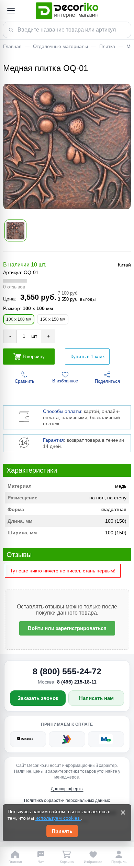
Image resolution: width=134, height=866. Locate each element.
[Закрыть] (123, 812)
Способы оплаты (62, 411)
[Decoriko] (67, 10)
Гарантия (53, 440)
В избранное (65, 380)
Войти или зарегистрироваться (67, 628)
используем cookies (58, 818)
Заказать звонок (38, 698)
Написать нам (96, 698)
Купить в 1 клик (87, 356)
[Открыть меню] (10, 10)
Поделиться (107, 381)
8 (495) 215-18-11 (77, 682)
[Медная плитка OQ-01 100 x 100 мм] (67, 146)
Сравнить (24, 381)
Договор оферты (67, 788)
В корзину (34, 356)
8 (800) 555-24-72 (67, 671)
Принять (62, 831)
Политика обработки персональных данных (67, 800)
